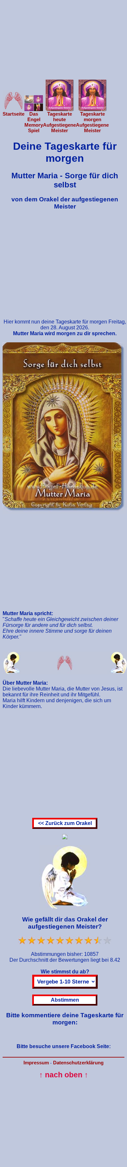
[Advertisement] (63, 35)
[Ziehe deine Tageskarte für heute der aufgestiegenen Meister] (59, 109)
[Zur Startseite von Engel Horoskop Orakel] (13, 109)
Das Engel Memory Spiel (33, 122)
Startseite (13, 114)
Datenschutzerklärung (78, 1062)
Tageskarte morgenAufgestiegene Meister (92, 122)
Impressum (36, 1062)
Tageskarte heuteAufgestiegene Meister (59, 122)
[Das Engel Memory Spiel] (33, 109)
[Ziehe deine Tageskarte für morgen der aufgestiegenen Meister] (92, 109)
